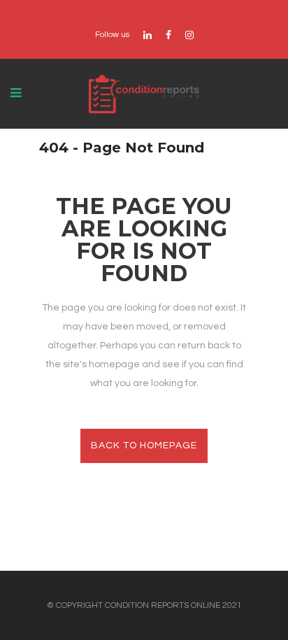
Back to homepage (144, 445)
